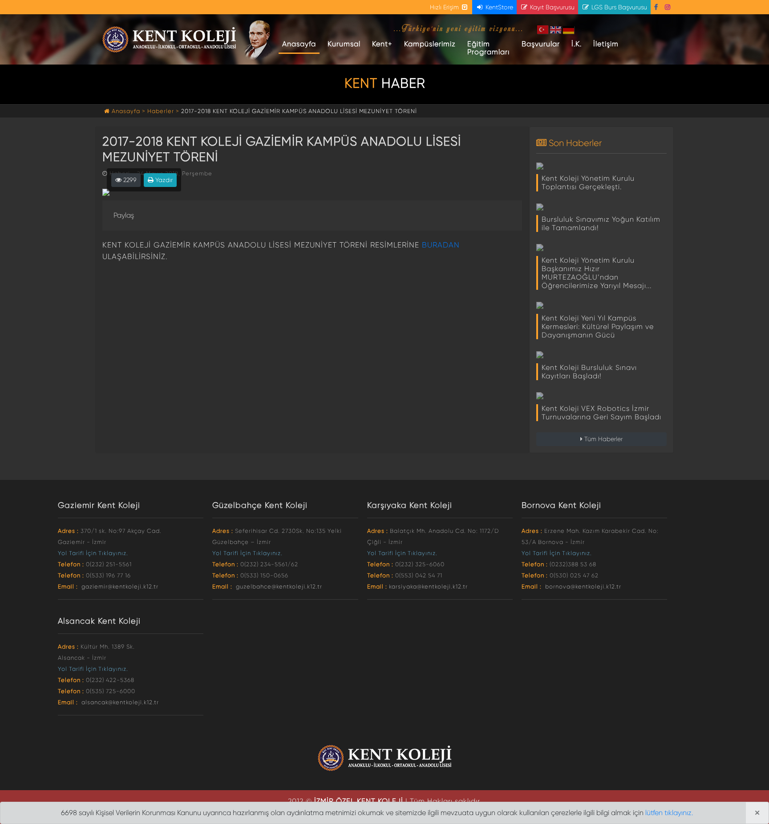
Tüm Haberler (603, 438)
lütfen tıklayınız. (669, 812)
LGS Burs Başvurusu (618, 7)
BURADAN (441, 244)
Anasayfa (301, 43)
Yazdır (163, 179)
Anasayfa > (128, 111)
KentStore (498, 7)
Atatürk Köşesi (258, 40)
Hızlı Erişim (445, 7)
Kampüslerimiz (430, 44)
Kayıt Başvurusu (551, 7)
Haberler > (163, 111)
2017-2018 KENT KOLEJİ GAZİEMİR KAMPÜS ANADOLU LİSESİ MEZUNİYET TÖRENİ (299, 111)
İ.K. (576, 44)
